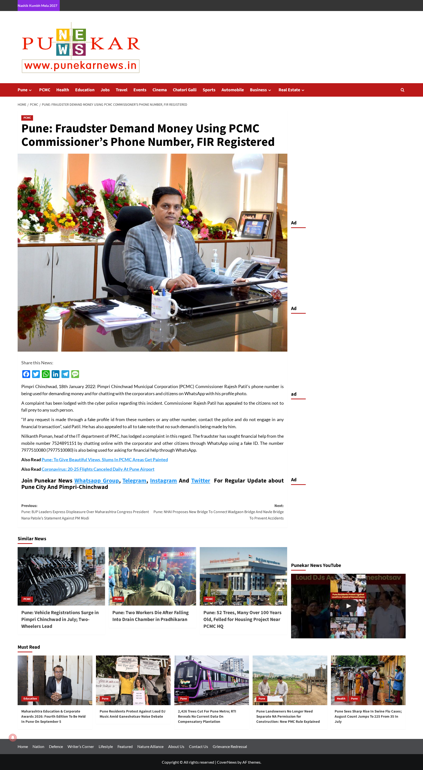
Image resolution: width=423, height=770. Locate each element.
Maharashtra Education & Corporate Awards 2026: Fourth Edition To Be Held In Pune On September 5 (53, 716)
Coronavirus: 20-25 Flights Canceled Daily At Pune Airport (98, 469)
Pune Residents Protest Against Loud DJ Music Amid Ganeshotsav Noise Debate (132, 714)
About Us (176, 746)
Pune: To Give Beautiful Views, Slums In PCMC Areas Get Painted (105, 459)
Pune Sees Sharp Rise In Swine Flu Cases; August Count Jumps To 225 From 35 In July (368, 716)
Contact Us (198, 746)
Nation (38, 746)
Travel (121, 90)
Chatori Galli (185, 90)
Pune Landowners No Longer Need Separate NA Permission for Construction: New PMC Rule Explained (288, 716)
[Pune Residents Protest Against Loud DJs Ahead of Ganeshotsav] (348, 606)
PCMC (44, 90)
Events (139, 90)
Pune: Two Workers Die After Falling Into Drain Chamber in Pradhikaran (150, 616)
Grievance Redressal (230, 746)
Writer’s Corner (81, 746)
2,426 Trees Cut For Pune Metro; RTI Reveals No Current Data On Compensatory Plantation (207, 716)
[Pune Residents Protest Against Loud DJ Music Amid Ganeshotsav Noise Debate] (133, 680)
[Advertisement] (348, 265)
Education (84, 90)
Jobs (105, 90)
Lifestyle (106, 746)
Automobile (233, 90)
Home (23, 746)
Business (258, 90)
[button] (403, 90)
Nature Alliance (150, 746)
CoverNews (227, 762)
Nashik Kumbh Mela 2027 (37, 5)
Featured (125, 746)
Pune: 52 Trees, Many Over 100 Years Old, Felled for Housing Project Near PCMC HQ (242, 619)
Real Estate (289, 90)
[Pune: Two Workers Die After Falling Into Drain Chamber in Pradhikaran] (152, 576)
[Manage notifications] (13, 738)
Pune (22, 90)
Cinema (160, 90)
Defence (56, 746)
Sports (209, 90)
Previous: (85, 512)
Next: (218, 512)
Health (62, 90)
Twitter (200, 480)
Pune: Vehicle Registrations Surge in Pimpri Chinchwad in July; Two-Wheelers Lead (60, 619)
